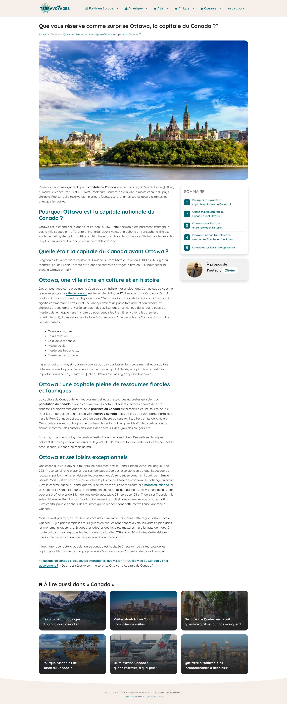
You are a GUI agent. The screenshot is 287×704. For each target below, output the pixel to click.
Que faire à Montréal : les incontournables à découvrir (206, 665)
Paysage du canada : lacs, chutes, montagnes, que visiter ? (82, 561)
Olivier (230, 270)
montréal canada (156, 485)
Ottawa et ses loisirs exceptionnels (214, 247)
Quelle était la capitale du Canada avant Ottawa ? (208, 214)
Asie (160, 8)
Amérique (136, 8)
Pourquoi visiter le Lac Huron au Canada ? (60, 665)
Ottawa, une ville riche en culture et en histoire (207, 225)
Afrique (184, 8)
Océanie (210, 8)
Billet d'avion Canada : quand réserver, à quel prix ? (135, 665)
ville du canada (76, 293)
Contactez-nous (154, 696)
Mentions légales (133, 696)
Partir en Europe (101, 8)
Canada (55, 34)
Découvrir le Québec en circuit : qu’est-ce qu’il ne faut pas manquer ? (213, 621)
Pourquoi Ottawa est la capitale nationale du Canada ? (211, 202)
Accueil (43, 34)
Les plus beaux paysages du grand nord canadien (61, 621)
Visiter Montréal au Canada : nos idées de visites (134, 621)
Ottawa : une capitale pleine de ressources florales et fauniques (212, 237)
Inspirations (236, 8)
